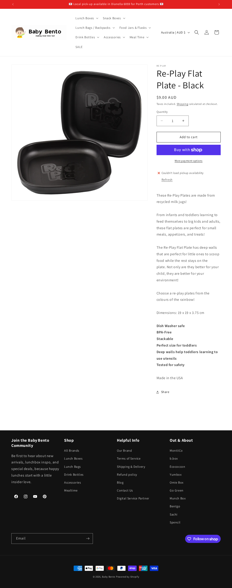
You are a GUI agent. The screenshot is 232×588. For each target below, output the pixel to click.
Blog (120, 482)
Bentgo (175, 506)
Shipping (182, 104)
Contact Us (125, 490)
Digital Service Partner (133, 498)
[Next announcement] (219, 4)
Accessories (72, 482)
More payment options (189, 160)
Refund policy (127, 474)
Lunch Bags (72, 467)
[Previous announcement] (13, 4)
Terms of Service (129, 458)
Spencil (175, 522)
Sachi (173, 514)
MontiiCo (176, 450)
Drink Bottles (74, 474)
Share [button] (165, 392)
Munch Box (178, 498)
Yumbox (176, 474)
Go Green (177, 490)
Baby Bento (108, 576)
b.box (174, 458)
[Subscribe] (88, 538)
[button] (86, 18)
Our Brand (124, 450)
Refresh (167, 180)
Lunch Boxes (73, 458)
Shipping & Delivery (131, 467)
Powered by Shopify (127, 576)
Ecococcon (177, 467)
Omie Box (177, 482)
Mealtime (71, 490)
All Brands (71, 450)
